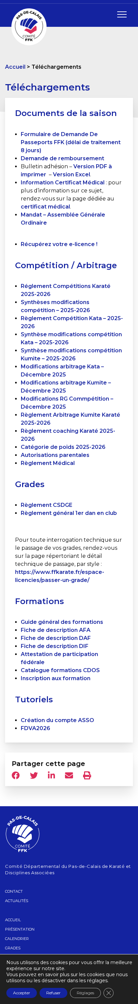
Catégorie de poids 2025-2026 (63, 447)
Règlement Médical (48, 463)
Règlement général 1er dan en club (69, 513)
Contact (14, 891)
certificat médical (45, 206)
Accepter (21, 992)
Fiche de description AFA (55, 630)
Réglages (85, 992)
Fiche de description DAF (56, 638)
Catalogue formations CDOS (60, 670)
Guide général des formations (62, 622)
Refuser (53, 992)
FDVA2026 (35, 728)
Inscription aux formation (55, 678)
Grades (12, 948)
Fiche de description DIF (54, 646)
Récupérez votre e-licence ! (59, 244)
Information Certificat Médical (63, 182)
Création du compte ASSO (57, 720)
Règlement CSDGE (46, 505)
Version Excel (71, 174)
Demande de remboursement (62, 158)
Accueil (15, 67)
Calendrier (17, 938)
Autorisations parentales (55, 455)
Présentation (19, 929)
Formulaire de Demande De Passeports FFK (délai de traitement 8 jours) (71, 142)
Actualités (16, 900)
